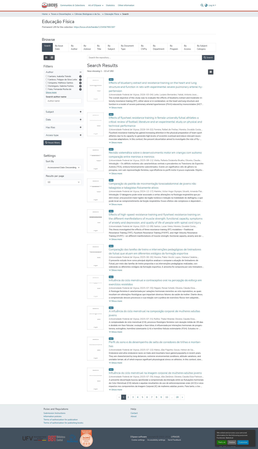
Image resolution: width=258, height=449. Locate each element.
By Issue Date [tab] (59, 47)
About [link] (134, 416)
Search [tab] (47, 45)
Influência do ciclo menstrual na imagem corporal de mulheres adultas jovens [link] (155, 373)
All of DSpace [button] (94, 5)
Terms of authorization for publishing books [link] (63, 422)
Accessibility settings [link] (156, 440)
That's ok (221, 442)
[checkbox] (47, 76)
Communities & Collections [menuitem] (72, 5)
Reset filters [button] (53, 142)
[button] (50, 5)
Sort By (50, 161)
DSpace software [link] (138, 436)
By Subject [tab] (111, 47)
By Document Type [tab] (127, 47)
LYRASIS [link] (175, 436)
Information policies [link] (53, 416)
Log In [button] (212, 5)
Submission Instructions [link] (54, 413)
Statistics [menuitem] (110, 5)
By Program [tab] (174, 47)
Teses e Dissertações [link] (61, 14)
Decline (232, 442)
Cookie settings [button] (138, 440)
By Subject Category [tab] (202, 47)
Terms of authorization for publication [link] (61, 419)
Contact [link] (134, 413)
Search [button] (209, 57)
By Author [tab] (74, 47)
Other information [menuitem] (126, 5)
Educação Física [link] (112, 14)
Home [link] (45, 14)
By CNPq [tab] (144, 47)
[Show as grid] (52, 57)
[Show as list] (46, 57)
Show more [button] (51, 92)
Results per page (55, 176)
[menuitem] (95, 5)
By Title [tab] (99, 47)
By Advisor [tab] (87, 47)
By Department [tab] (158, 47)
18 (177, 397)
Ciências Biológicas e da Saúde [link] (87, 14)
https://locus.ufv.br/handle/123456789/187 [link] (94, 27)
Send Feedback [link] (174, 440)
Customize (243, 442)
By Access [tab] (187, 47)
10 (166, 397)
